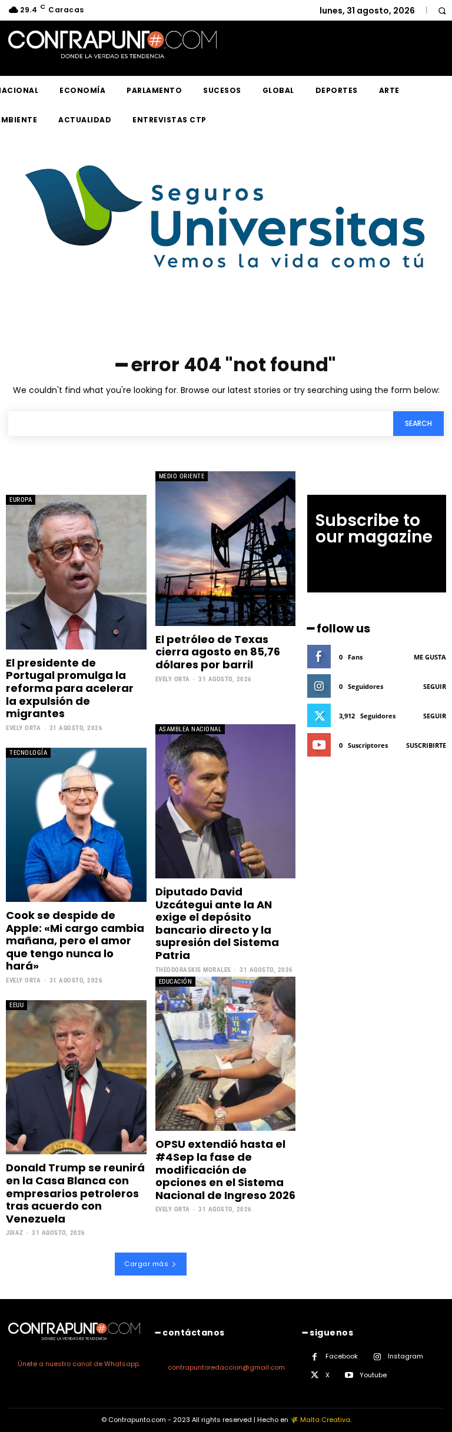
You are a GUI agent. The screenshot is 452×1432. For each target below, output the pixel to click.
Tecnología (28, 753)
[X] (314, 1375)
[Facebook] (314, 1357)
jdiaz (15, 1233)
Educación (175, 981)
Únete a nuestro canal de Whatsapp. (79, 1363)
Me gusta (430, 656)
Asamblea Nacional (190, 729)
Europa (20, 500)
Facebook (341, 1356)
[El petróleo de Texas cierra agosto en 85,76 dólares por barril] (225, 548)
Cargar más (146, 1263)
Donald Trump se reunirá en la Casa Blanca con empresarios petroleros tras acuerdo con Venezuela (75, 1192)
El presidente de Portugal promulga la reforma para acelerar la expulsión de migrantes (70, 688)
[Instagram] (377, 1357)
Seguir (434, 686)
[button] (441, 10)
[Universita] (226, 312)
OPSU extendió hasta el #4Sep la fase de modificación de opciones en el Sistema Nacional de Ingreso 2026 (225, 1169)
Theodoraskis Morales (193, 970)
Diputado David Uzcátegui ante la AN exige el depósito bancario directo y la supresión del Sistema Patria (217, 923)
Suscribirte (426, 745)
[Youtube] (348, 1375)
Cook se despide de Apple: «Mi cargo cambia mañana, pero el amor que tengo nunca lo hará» (75, 940)
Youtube (373, 1375)
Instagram (405, 1356)
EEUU (16, 1005)
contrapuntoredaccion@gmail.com (226, 1367)
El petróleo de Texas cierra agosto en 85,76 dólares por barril (217, 652)
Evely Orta (23, 728)
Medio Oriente (182, 476)
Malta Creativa (325, 1419)
